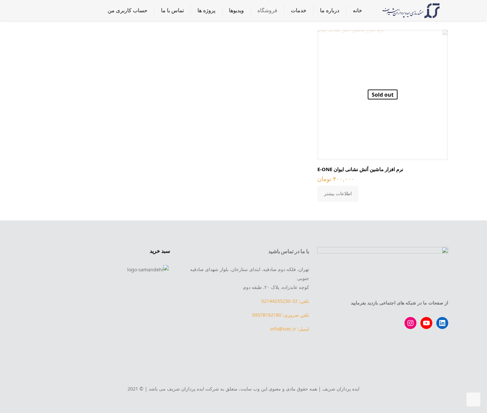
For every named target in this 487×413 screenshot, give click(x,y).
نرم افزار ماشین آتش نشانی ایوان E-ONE (360, 169)
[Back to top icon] (243, 374)
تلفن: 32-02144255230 (285, 301)
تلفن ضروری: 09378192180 (280, 315)
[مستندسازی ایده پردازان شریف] (410, 10)
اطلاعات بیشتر (338, 193)
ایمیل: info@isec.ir (289, 329)
